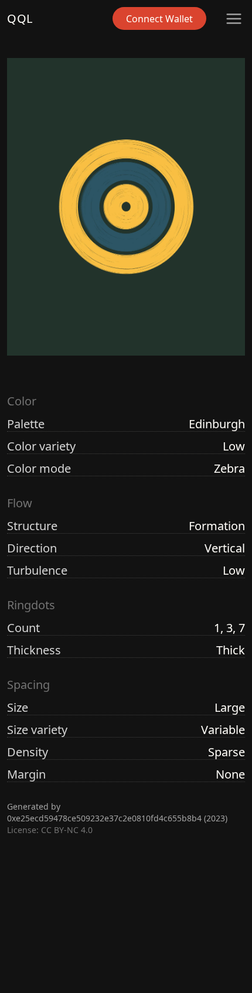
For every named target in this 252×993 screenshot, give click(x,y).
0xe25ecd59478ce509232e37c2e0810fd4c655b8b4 (104, 818)
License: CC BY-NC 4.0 (50, 829)
